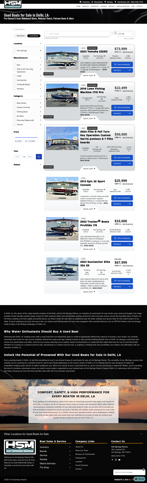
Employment (81, 458)
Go (39, 156)
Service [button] (112, 6)
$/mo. (124, 52)
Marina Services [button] (123, 6)
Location (79, 461)
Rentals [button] (85, 6)
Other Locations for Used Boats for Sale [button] (26, 434)
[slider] (15, 137)
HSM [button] (132, 6)
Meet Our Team (82, 450)
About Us (79, 447)
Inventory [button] (95, 6)
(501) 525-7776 (118, 456)
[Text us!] (139, 479)
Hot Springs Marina (119, 447)
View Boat (117, 70)
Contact (139, 6)
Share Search (129, 38)
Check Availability (123, 64)
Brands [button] (104, 6)
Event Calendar (82, 465)
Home (78, 6)
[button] (49, 58)
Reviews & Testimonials (85, 454)
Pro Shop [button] (44, 467)
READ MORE (85, 115)
